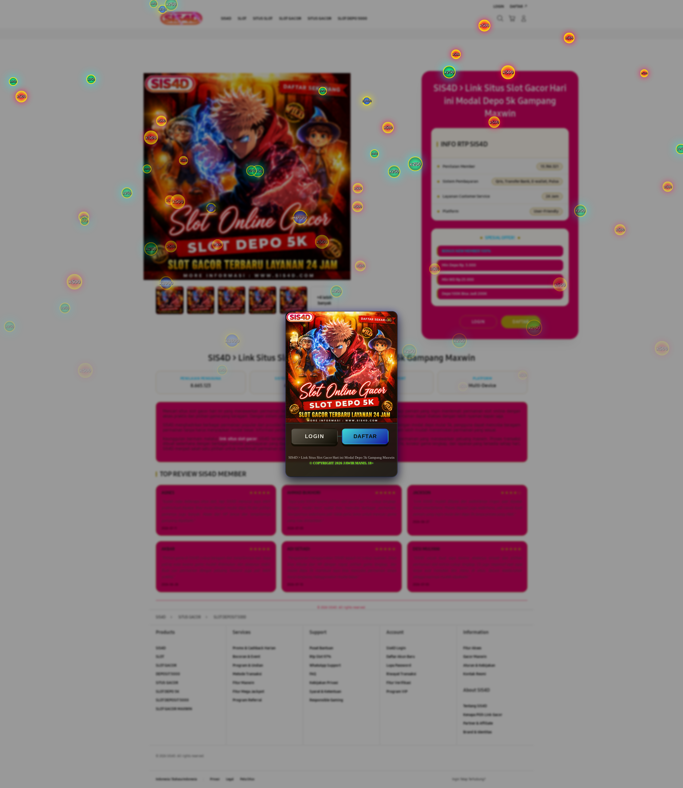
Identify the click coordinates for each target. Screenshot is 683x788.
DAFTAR (365, 436)
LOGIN (314, 436)
